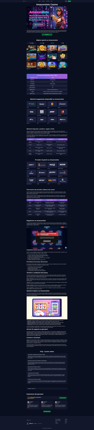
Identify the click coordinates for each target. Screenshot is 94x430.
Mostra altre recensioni (47, 411)
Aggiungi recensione (63, 397)
